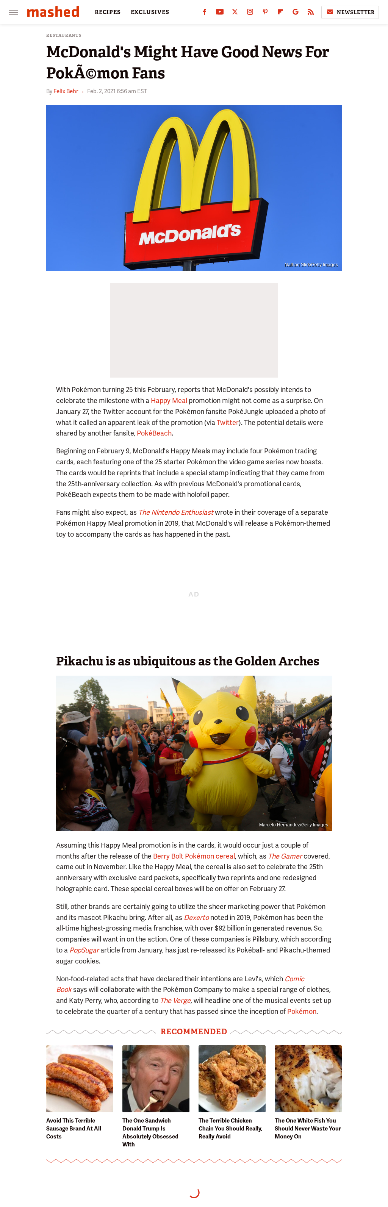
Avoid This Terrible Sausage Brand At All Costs (73, 1128)
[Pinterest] (265, 13)
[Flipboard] (280, 13)
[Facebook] (204, 13)
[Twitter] (234, 13)
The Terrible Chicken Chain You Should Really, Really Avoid (231, 1128)
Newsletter (356, 12)
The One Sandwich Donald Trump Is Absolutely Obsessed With (150, 1132)
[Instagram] (250, 13)
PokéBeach (154, 433)
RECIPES (108, 12)
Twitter (228, 422)
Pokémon (301, 1011)
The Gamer (285, 856)
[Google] (295, 13)
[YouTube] (219, 13)
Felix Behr (65, 91)
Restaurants (64, 35)
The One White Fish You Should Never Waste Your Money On (308, 1128)
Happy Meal (169, 400)
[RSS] (310, 13)
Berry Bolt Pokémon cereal (194, 856)
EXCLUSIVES (150, 12)
